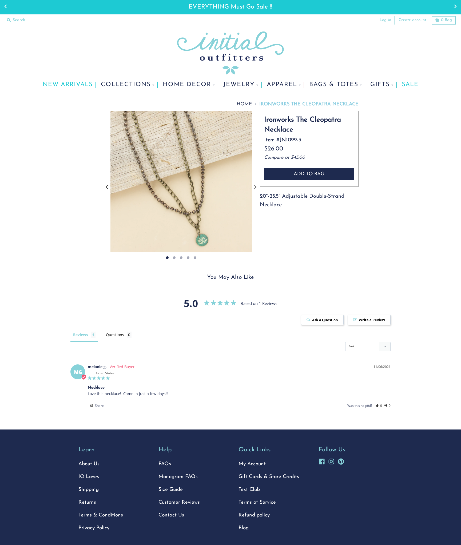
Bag (446, 20)
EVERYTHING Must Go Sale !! (230, 7)
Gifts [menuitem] (380, 85)
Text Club (249, 489)
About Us (89, 464)
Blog (244, 528)
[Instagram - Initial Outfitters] (331, 461)
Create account (412, 20)
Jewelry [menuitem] (239, 85)
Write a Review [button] (372, 319)
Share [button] (99, 405)
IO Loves (88, 476)
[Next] (255, 187)
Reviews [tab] (80, 334)
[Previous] (107, 187)
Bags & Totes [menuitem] (333, 85)
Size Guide (170, 489)
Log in (385, 20)
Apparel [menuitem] (282, 85)
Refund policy (254, 515)
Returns (87, 502)
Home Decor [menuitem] (187, 85)
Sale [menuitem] (410, 85)
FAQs (164, 464)
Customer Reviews (179, 502)
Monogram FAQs (178, 476)
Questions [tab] (115, 334)
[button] (379, 405)
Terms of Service (257, 502)
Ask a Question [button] (325, 319)
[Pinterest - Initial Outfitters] (341, 461)
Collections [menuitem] (126, 85)
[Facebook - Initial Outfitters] (322, 461)
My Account (252, 464)
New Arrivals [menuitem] (68, 85)
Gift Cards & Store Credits (269, 476)
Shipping (88, 489)
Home (244, 104)
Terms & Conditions (100, 515)
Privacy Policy (93, 528)
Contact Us (171, 515)
